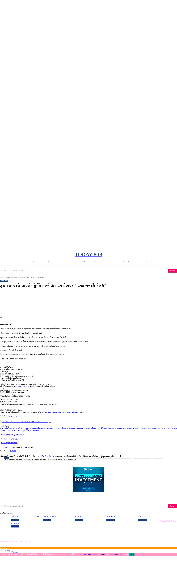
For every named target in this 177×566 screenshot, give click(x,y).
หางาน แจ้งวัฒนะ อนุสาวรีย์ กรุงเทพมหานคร (99, 428)
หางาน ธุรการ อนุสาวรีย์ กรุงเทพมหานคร (26, 430)
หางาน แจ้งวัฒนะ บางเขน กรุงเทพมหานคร (68, 428)
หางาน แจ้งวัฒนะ (6, 428)
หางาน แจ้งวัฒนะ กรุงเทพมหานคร (42, 428)
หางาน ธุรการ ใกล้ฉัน (132, 428)
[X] (26, 297)
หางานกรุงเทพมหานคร (70, 459)
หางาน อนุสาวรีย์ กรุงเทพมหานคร (142, 458)
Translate (15, 552)
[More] (49, 296)
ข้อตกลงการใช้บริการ (11, 534)
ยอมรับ (132, 554)
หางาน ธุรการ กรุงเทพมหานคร (150, 428)
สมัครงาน (13, 451)
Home (1, 277)
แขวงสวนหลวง (47, 412)
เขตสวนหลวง (57, 412)
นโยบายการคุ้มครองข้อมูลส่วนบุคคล (16, 531)
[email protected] (22, 386)
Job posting (7, 277)
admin (3, 291)
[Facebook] (18, 297)
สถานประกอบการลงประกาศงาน (15, 537)
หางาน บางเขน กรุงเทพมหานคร (123, 458)
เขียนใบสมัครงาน (48, 456)
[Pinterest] (34, 297)
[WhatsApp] (41, 297)
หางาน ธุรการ (119, 428)
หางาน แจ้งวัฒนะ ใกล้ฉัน (21, 428)
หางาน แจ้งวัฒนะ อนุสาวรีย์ (55, 459)
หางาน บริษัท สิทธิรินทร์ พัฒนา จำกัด (103, 458)
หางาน (18, 458)
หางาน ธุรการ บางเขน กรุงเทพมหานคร (59, 458)
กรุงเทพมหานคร (73, 412)
